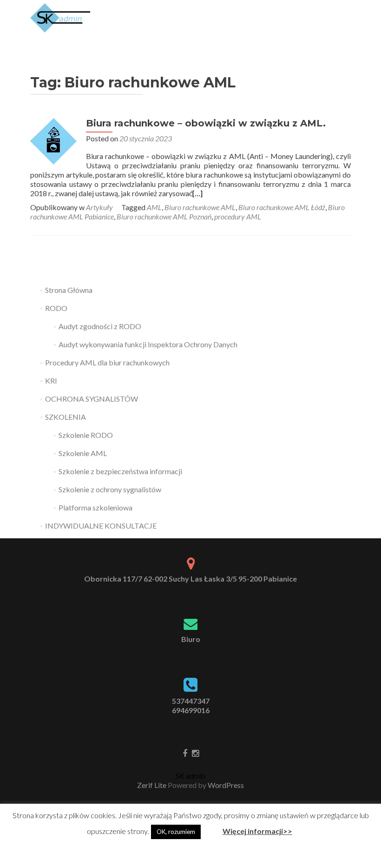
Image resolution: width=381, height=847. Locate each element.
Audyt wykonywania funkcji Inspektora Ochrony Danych (148, 344)
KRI (51, 380)
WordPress (225, 785)
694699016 (191, 710)
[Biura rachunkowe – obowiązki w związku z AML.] (53, 140)
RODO (56, 308)
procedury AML (237, 216)
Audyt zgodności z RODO (100, 326)
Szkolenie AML (83, 453)
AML (154, 207)
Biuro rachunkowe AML (200, 207)
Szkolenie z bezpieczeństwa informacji (120, 471)
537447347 (191, 700)
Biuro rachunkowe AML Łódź (281, 207)
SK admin (190, 775)
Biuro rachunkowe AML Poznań (164, 216)
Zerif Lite (152, 785)
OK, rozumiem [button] (176, 831)
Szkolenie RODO (86, 434)
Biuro (190, 639)
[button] (211, 827)
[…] (197, 193)
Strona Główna (68, 289)
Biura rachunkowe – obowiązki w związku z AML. (206, 123)
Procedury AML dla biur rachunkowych (107, 362)
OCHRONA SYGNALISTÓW (91, 398)
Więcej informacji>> (257, 831)
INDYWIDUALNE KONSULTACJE (101, 525)
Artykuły (99, 207)
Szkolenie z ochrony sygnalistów (110, 489)
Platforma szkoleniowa (95, 507)
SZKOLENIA (65, 416)
